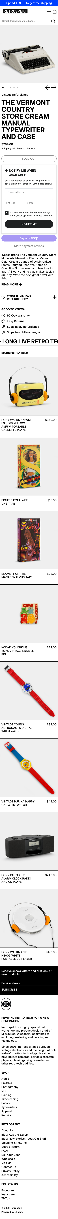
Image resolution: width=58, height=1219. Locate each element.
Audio (5, 1078)
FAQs (4, 1150)
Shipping (6, 148)
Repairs (6, 1115)
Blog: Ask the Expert (14, 1134)
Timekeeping (9, 1099)
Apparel (6, 1111)
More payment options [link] (29, 246)
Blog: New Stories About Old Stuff (23, 1138)
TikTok (5, 1198)
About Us (7, 1130)
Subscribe (9, 989)
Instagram (8, 1194)
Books (5, 1103)
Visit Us (6, 1162)
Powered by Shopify (12, 1212)
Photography (9, 1087)
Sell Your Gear (10, 1154)
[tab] (3, 87)
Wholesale (8, 1158)
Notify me (29, 224)
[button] (54, 11)
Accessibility (9, 1175)
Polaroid (6, 1083)
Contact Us (8, 1167)
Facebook (7, 1190)
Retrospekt (16, 1208)
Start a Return (10, 1146)
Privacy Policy (10, 1171)
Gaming (6, 1095)
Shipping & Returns (14, 1142)
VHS (4, 1091)
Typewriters (9, 1107)
